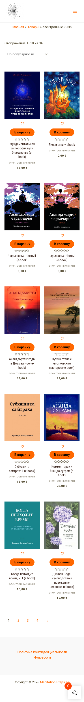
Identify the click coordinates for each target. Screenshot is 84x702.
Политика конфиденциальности (42, 652)
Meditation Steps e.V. (55, 682)
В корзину (22, 132)
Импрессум (42, 657)
